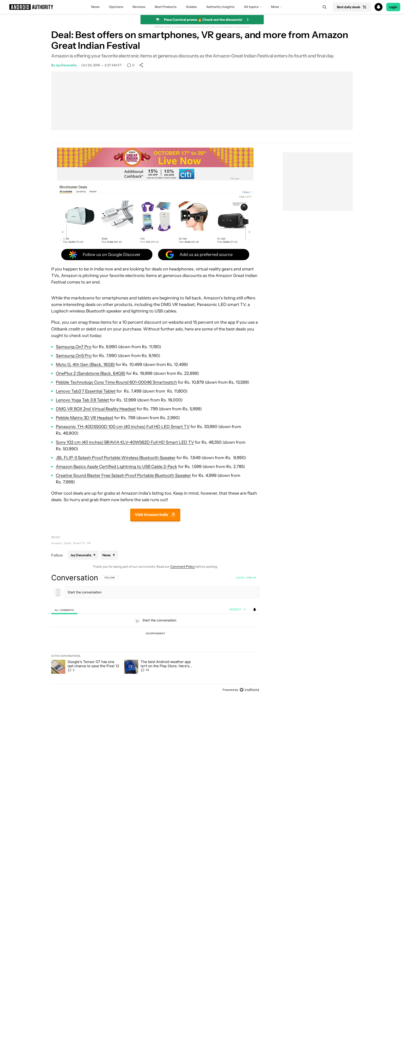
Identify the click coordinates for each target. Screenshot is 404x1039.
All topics (251, 7)
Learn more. (242, 26)
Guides (191, 7)
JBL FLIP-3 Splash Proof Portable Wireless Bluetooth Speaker (116, 457)
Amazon (56, 543)
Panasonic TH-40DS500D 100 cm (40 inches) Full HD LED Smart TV (123, 426)
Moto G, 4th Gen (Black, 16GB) (85, 364)
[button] (202, 7)
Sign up (251, 577)
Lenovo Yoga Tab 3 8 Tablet (82, 400)
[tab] (64, 610)
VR (89, 543)
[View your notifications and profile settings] (254, 609)
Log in (240, 577)
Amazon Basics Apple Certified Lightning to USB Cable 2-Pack (116, 466)
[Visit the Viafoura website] (249, 690)
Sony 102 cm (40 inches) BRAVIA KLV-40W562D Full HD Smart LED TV (125, 442)
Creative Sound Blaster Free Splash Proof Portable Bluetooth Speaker (123, 475)
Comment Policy (182, 566)
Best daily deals (348, 7)
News (95, 7)
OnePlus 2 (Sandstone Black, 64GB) (90, 373)
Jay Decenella (66, 65)
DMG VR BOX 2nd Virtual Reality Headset (96, 408)
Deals (67, 543)
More (275, 7)
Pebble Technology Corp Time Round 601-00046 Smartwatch (116, 382)
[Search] (324, 7)
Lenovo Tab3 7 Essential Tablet (85, 391)
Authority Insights (220, 7)
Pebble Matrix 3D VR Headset (84, 417)
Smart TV (79, 543)
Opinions (116, 7)
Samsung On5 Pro (74, 355)
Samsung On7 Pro (73, 346)
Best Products (166, 7)
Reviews (139, 7)
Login (393, 7)
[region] (155, 633)
